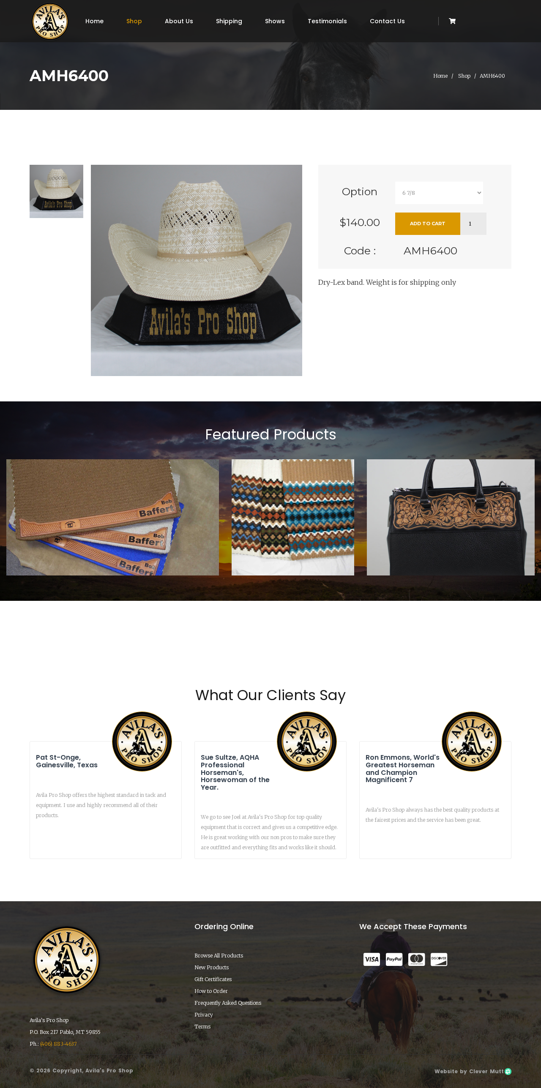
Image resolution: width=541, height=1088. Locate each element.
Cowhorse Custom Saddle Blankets (112, 551)
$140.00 (359, 222)
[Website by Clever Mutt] (507, 1071)
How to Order (211, 991)
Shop (134, 21)
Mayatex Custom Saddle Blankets (293, 548)
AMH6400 (430, 250)
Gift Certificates (213, 979)
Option (359, 191)
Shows (275, 21)
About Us (179, 21)
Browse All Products (218, 955)
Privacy (203, 1015)
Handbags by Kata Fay (451, 551)
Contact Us (387, 21)
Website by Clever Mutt (469, 1071)
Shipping (229, 21)
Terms (202, 1026)
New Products (211, 967)
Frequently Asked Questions (227, 1003)
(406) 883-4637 (58, 1044)
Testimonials (327, 21)
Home (94, 21)
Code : (360, 250)
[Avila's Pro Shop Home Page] (50, 21)
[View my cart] (452, 21)
